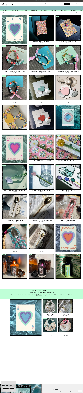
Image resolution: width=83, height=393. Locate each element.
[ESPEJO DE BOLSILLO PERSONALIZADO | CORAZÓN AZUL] (41, 87)
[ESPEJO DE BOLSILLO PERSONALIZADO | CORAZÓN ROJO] (41, 117)
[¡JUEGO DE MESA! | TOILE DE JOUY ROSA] (65, 325)
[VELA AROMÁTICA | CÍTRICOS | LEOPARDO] (14, 266)
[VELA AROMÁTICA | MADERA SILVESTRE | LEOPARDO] (41, 266)
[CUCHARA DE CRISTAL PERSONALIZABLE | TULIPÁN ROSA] (41, 177)
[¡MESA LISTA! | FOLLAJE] (50, 306)
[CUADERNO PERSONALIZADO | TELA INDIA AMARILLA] (68, 28)
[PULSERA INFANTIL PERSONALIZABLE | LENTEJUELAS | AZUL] (14, 87)
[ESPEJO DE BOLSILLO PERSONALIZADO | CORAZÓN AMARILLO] (14, 117)
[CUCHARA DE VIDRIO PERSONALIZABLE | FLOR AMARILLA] (68, 147)
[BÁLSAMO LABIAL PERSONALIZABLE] (68, 117)
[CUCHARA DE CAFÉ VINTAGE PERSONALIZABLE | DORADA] (41, 206)
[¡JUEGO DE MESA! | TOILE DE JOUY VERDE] (50, 325)
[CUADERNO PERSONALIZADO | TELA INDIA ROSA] (41, 28)
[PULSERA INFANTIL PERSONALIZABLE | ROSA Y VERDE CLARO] (68, 57)
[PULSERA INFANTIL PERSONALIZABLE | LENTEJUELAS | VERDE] (14, 57)
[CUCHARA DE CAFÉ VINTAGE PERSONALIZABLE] (14, 206)
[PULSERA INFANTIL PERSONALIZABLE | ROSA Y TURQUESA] (41, 57)
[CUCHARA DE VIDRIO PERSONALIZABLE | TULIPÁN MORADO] (14, 177)
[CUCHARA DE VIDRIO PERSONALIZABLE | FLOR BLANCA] (41, 147)
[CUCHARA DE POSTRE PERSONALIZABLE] (68, 206)
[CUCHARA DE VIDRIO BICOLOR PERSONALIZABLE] (68, 177)
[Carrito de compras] (80, 4)
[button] (26, 4)
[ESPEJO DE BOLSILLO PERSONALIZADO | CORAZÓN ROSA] (68, 87)
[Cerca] (15, 381)
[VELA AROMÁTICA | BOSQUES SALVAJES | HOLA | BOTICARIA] (68, 266)
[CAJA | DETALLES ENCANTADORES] (41, 236)
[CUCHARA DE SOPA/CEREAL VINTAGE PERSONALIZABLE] (14, 236)
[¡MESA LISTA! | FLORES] (65, 306)
